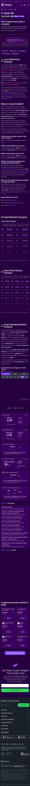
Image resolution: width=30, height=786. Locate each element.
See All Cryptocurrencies (15, 653)
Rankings (10, 9)
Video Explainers (18, 202)
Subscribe (23, 705)
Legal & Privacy (9, 784)
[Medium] (15, 744)
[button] (24, 5)
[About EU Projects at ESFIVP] (6, 753)
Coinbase (12, 91)
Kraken (18, 91)
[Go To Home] (2, 9)
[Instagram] (17, 744)
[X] (2, 744)
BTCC (23, 91)
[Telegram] (5, 744)
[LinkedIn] (12, 744)
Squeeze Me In (15, 690)
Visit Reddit (25, 429)
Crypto (5, 9)
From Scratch (12, 205)
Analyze (8, 618)
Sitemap (3, 784)
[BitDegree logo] (5, 761)
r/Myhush (4, 503)
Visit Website (25, 459)
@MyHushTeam (8, 371)
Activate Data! (19, 30)
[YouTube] (7, 744)
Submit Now (21, 453)
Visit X (26, 415)
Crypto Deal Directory (23, 171)
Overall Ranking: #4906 (6, 16)
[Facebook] (10, 744)
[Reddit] (20, 744)
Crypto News (13, 200)
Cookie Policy (16, 784)
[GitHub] (22, 744)
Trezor (9, 98)
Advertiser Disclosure (24, 784)
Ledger (3, 98)
